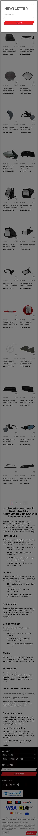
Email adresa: (9, 14)
